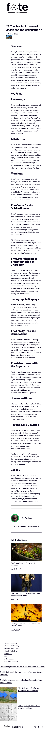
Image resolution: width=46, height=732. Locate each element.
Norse (6, 656)
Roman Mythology (11, 661)
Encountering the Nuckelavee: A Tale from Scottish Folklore (22, 667)
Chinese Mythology (11, 646)
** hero (14, 526)
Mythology (8, 654)
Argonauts (22, 526)
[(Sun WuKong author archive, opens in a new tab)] (15, 522)
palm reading (9, 659)
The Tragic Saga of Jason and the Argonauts (23, 564)
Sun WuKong (27, 518)
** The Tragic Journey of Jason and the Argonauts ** (24, 28)
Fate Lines (17, 726)
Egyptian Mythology (11, 648)
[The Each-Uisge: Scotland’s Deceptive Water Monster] (8, 695)
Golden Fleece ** (34, 526)
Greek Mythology (11, 651)
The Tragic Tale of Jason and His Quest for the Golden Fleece (26, 594)
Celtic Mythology (10, 643)
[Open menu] (42, 8)
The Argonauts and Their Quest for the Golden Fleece (25, 625)
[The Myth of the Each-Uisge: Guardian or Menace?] (8, 713)
